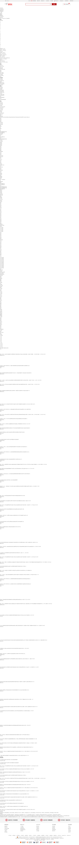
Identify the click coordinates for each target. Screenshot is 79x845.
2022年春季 (2, 264)
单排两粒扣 (1, 329)
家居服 (1, 89)
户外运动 (1, 123)
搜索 (54, 4)
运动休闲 (1, 122)
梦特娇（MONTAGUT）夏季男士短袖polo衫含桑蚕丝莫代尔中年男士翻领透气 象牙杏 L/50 (14, 515)
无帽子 (1, 226)
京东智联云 (61, 815)
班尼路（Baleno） (3, 52)
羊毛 (0, 185)
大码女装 (1, 108)
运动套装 (1, 79)
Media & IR (68, 835)
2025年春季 (2, 257)
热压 (0, 233)
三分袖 (1, 291)
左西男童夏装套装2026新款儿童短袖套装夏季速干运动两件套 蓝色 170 (11, 459)
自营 (0, 367)
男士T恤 (1, 65)
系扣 (0, 333)
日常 (0, 255)
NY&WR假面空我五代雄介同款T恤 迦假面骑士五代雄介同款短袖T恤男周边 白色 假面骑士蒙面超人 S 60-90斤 (17, 710)
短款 (0, 308)
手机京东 (56, 0)
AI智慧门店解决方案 (6, 815)
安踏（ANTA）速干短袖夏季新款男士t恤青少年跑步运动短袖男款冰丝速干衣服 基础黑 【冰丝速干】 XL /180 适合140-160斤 (19, 765)
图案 (0, 303)
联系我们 (14, 835)
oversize (1, 199)
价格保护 (53, 827)
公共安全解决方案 (66, 815)
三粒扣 (1, 330)
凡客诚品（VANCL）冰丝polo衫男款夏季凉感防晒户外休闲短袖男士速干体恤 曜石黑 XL (13, 446)
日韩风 (1, 198)
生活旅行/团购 (7, 828)
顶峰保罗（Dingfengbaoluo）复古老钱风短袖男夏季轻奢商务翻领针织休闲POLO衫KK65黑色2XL (15, 473)
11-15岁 (1, 344)
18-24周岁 (1, 227)
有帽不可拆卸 (2, 225)
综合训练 (1, 124)
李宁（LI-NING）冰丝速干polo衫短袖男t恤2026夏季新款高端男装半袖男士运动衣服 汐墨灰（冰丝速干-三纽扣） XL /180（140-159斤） (21, 380)
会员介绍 (6, 827)
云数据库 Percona (43, 815)
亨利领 (1, 282)
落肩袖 (1, 313)
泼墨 (0, 237)
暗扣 (0, 326)
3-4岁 (1, 339)
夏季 (0, 150)
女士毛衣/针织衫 (2, 106)
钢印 (0, 299)
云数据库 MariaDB (27, 816)
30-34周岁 (1, 229)
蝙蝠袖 (1, 314)
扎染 (0, 240)
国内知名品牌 (2, 274)
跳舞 (0, 254)
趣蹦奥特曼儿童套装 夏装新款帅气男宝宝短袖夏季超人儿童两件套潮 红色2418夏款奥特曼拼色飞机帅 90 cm (16, 747)
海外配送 (21, 830)
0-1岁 (1, 336)
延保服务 (69, 828)
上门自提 (21, 826)
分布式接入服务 (38, 815)
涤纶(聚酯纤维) (2, 132)
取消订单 (53, 830)
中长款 (1, 310)
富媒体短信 (54, 815)
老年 (0, 161)
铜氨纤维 (1, 181)
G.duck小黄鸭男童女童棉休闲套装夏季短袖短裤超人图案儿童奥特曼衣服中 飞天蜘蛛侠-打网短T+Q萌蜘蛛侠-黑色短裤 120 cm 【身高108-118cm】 (22, 625)
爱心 (0, 203)
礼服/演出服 (2, 91)
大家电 (6, 830)
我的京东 (42, 0)
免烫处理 (1, 239)
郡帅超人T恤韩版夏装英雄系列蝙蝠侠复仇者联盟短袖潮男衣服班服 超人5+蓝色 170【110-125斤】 (15, 599)
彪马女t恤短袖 (33, 812)
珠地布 (1, 174)
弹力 (0, 222)
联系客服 (18, 835)
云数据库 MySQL (55, 816)
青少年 (1, 159)
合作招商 (22, 835)
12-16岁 (1, 345)
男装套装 (1, 68)
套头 (0, 328)
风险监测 (51, 835)
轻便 (0, 214)
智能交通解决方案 (18, 815)
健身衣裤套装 (2, 82)
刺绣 (0, 238)
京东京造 (1, 51)
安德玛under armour (18, 812)
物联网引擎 (33, 816)
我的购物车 (67, 4)
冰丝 (0, 168)
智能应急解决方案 (12, 815)
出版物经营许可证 (32, 838)
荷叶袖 (1, 312)
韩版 (0, 196)
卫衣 (0, 98)
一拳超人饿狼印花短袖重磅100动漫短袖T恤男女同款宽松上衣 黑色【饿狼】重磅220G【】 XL (14, 755)
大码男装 (1, 74)
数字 (0, 209)
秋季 (0, 154)
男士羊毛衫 (1, 72)
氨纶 (0, 182)
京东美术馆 (1, 16)
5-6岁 (1, 340)
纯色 (0, 205)
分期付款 (37, 828)
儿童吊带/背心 (2, 95)
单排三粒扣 (1, 332)
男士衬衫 (1, 67)
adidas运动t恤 (12, 812)
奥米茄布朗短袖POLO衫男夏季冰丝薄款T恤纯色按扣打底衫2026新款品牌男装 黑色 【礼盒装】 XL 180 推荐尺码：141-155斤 (19, 667)
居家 (0, 247)
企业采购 (51, 0)
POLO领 (1, 285)
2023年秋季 (2, 263)
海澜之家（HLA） (3, 48)
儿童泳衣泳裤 (2, 92)
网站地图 (1, 815)
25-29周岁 (1, 228)
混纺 (0, 175)
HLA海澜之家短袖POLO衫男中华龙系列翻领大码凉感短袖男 (9, 439)
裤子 (0, 96)
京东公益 (59, 835)
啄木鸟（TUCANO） (3, 50)
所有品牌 (1, 20)
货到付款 (37, 826)
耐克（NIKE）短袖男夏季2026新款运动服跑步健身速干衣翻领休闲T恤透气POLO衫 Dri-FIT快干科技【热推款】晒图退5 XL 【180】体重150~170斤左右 (23, 464)
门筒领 (1, 288)
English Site (64, 835)
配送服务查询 (22, 828)
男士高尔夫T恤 (38, 812)
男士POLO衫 (2, 66)
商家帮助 (26, 835)
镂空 (0, 305)
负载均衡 (49, 816)
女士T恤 (1, 102)
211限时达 (22, 827)
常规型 (1, 145)
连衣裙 (1, 105)
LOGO (1, 300)
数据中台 (36, 816)
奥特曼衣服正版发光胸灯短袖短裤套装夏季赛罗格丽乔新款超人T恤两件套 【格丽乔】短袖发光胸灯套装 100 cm (17, 681)
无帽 (0, 277)
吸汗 (0, 213)
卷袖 (0, 318)
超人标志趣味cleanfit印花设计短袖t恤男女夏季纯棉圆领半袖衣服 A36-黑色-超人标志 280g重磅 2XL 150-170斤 (17, 615)
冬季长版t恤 (52, 812)
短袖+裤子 (1, 156)
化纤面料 (1, 170)
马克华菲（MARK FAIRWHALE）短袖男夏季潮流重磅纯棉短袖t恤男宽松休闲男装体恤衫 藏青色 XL (15, 578)
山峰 (0, 207)
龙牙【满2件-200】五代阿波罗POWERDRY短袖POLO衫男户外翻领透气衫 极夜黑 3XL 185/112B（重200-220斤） (17, 404)
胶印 (0, 234)
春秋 (0, 149)
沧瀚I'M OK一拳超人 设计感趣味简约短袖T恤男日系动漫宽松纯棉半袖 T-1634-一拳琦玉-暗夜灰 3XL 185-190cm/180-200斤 (19, 751)
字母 (0, 211)
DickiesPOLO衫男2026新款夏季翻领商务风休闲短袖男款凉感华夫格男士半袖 (12, 509)
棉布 (0, 169)
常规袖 (1, 315)
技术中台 (25, 815)
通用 (0, 128)
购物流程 (6, 826)
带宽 (30, 816)
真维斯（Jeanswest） (3, 54)
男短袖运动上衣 (27, 812)
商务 (0, 252)
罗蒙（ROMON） (2, 55)
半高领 (1, 284)
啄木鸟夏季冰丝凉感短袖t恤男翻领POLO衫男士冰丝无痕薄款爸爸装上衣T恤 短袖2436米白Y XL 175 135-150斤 (17, 468)
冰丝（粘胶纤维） (3, 179)
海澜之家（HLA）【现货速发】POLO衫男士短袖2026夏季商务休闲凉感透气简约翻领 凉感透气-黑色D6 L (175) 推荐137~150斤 (19, 486)
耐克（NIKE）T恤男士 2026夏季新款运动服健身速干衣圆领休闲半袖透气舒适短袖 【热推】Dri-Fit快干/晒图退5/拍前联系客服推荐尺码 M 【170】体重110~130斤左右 (25, 562)
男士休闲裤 (1, 73)
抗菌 (0, 221)
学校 (0, 253)
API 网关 (58, 815)
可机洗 (1, 334)
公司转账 (37, 830)
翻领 (0, 280)
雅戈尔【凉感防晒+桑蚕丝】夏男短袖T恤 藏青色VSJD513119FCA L (10, 526)
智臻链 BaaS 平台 (61, 816)
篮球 (0, 119)
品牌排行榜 (1, 10)
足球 (0, 120)
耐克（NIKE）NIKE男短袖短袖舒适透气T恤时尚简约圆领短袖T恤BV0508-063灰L (12, 495)
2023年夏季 (2, 262)
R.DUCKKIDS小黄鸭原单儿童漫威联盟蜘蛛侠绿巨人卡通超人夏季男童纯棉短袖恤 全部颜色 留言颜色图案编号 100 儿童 (18, 738)
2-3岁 (1, 338)
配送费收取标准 (22, 829)
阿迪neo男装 (56, 812)
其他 (0, 126)
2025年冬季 (2, 260)
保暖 (0, 223)
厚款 (0, 148)
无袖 (0, 289)
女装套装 (1, 103)
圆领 (0, 279)
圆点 (0, 206)
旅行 (0, 248)
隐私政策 (55, 835)
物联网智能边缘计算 (49, 815)
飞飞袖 (1, 316)
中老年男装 (1, 75)
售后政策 (53, 826)
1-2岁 (1, 337)
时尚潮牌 (1, 275)
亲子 (0, 160)
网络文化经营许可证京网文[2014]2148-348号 (43, 838)
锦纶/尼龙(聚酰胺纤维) (3, 187)
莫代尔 (1, 134)
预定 (52, 816)
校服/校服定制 (2, 97)
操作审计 (22, 815)
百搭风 (1, 201)
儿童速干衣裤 (2, 94)
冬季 (0, 152)
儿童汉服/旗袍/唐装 (3, 99)
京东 (12, 4)
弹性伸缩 (28, 815)
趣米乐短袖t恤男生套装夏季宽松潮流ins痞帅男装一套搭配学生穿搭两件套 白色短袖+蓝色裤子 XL (15, 390)
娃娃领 (1, 286)
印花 (0, 302)
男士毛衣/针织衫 (2, 69)
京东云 (44, 840)
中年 (0, 158)
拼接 (0, 307)
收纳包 (1, 13)
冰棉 (0, 171)
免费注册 (34, 0)
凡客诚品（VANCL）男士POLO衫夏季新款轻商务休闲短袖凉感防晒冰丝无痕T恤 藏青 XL (13, 418)
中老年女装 (1, 107)
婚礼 (0, 251)
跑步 (0, 118)
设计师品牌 (1, 273)
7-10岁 (1, 342)
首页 (0, 18)
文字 (0, 208)
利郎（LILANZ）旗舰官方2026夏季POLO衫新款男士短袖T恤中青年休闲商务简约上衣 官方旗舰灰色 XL (16, 570)
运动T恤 (3, 18)
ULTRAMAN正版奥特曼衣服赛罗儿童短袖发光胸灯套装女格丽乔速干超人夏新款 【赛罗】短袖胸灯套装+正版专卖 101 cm (18, 706)
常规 (0, 147)
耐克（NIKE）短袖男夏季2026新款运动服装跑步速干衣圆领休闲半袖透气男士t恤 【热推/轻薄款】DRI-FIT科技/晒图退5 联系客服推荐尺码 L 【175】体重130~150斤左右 (26, 603)
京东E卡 (69, 829)
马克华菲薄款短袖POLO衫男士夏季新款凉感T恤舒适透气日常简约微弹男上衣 (12, 521)
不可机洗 (1, 335)
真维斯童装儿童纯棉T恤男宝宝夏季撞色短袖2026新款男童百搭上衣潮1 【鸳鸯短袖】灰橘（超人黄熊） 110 (16, 699)
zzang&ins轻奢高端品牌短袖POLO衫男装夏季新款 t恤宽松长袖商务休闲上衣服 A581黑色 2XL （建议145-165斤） (17, 658)
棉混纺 (1, 173)
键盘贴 (1, 14)
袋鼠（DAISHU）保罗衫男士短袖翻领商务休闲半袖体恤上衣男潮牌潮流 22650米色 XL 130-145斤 (15, 423)
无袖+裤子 (1, 155)
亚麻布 (1, 177)
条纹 (0, 210)
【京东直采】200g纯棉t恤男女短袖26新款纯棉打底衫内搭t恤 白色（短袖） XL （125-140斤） (14, 552)
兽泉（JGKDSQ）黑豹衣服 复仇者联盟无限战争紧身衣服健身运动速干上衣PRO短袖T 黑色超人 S (15, 734)
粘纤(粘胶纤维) (2, 184)
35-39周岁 (1, 230)
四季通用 (1, 151)
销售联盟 (42, 835)
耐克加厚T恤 (47, 812)
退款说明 (53, 828)
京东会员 (47, 0)
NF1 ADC (46, 816)
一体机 (1, 12)
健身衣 (1, 81)
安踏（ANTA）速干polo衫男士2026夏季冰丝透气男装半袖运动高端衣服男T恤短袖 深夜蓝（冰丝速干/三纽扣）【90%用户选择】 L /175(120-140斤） (23, 414)
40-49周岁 (1, 231)
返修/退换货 (54, 829)
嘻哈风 (1, 200)
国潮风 (1, 197)
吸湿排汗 (1, 224)
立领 (0, 281)
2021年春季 (2, 266)
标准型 (1, 143)
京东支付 (40, 840)
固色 (0, 220)
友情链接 (38, 835)
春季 (0, 153)
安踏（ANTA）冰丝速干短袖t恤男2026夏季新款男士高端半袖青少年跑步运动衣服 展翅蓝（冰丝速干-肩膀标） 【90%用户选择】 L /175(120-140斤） (23, 354)
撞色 (0, 202)
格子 (0, 204)
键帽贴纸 (1, 15)
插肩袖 (1, 311)
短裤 (0, 71)
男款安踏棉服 (7, 812)
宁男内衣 (43, 812)
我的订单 (38, 0)
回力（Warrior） (2, 56)
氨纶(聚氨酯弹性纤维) (3, 131)
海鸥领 (1, 278)
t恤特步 (23, 812)
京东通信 (69, 830)
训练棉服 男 (2, 812)
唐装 (0, 70)
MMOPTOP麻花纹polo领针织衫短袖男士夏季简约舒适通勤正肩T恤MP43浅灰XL (12, 432)
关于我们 (10, 835)
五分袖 (1, 292)
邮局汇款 (37, 829)
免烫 (0, 235)
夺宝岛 (69, 826)
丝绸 (0, 178)
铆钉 (0, 306)
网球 (0, 121)
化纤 (0, 172)
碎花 (0, 212)
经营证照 (52, 839)
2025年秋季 (2, 259)
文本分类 (22, 816)
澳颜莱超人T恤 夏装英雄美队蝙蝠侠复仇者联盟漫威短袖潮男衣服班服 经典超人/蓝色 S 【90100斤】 (15, 725)
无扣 (0, 327)
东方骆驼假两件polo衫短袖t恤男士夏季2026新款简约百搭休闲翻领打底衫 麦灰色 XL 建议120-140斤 (15, 500)
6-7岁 (1, 341)
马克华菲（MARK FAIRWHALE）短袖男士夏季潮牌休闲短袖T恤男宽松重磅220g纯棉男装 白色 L (15, 365)
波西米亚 (1, 194)
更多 (0, 63)
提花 (0, 304)
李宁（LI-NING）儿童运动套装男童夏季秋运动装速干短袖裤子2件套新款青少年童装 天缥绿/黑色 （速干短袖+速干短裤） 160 (19, 574)
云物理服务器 (10, 816)
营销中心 (30, 835)
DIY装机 (69, 827)
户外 (0, 256)
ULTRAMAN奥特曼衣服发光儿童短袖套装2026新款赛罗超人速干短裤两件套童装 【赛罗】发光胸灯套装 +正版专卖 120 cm (19, 542)
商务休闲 (1, 195)
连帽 (0, 276)
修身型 (1, 142)
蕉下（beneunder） (3, 53)
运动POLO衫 (2, 80)
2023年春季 (2, 261)
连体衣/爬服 (2, 90)
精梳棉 (1, 176)
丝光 (0, 236)
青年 (0, 157)
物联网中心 (6, 816)
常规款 (1, 309)
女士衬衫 (1, 104)
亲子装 (1, 93)
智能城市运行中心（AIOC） (16, 816)
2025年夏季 (2, 258)
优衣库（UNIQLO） (3, 49)
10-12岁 (1, 343)
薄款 (0, 146)
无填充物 (1, 133)
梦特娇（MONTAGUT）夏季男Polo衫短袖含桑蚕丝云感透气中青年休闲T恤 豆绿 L (12, 653)
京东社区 (47, 835)
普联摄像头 (1, 11)
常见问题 (6, 829)
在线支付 (37, 827)
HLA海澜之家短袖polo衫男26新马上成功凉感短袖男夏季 (8, 759)
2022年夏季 (2, 265)
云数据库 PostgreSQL (41, 816)
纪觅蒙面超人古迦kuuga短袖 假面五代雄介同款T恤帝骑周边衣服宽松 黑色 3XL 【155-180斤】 (14, 648)
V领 (0, 283)
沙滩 (0, 250)
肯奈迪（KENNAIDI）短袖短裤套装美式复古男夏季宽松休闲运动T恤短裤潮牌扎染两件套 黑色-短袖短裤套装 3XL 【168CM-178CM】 (20, 546)
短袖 (0, 290)
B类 (0, 125)
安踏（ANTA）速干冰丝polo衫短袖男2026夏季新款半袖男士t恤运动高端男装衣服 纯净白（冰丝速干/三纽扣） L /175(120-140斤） (20, 384)
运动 (0, 249)
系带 (0, 331)
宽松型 (1, 144)
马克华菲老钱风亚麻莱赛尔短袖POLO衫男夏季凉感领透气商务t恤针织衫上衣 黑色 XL (13, 566)
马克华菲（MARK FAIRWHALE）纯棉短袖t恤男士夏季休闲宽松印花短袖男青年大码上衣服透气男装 (15, 409)
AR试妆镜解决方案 (32, 815)
